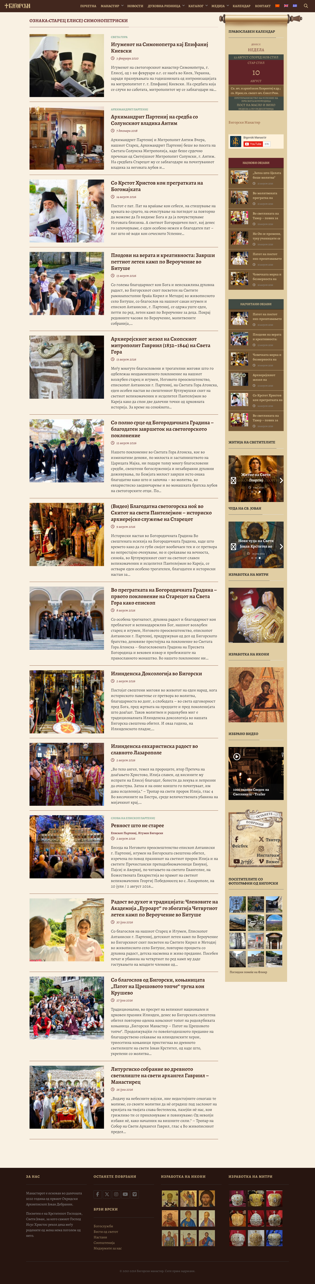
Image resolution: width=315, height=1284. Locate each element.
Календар (241, 6)
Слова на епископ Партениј (133, 818)
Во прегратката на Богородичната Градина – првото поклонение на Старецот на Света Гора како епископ (164, 596)
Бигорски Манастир (244, 122)
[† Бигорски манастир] (17, 5)
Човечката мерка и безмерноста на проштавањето (267, 279)
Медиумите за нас (108, 1248)
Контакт (263, 6)
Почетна (88, 6)
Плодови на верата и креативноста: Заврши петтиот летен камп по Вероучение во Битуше (163, 261)
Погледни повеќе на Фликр (248, 972)
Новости (135, 6)
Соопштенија (104, 1242)
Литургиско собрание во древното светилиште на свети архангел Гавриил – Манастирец (160, 1075)
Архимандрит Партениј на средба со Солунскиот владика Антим (154, 119)
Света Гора (119, 37)
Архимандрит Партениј (129, 109)
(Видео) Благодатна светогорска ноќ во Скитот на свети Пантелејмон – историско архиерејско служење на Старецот (161, 512)
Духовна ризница (164, 6)
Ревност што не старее (137, 825)
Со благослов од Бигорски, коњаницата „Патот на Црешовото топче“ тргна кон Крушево (158, 986)
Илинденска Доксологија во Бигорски (156, 673)
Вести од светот (106, 1231)
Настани (100, 1237)
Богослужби (103, 1226)
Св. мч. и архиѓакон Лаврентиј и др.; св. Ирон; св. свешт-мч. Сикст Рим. (256, 90)
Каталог (195, 6)
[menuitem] (277, 6)
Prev (232, 478)
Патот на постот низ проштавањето (267, 256)
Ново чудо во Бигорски (255, 543)
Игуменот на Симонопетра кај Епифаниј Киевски (159, 47)
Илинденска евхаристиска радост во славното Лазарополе (154, 749)
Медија (218, 6)
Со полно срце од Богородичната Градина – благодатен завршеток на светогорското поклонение (162, 429)
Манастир (110, 6)
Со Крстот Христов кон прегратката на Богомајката (157, 186)
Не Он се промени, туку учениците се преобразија (267, 238)
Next (280, 478)
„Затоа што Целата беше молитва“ (267, 175)
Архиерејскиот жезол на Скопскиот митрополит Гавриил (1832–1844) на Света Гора (160, 345)
